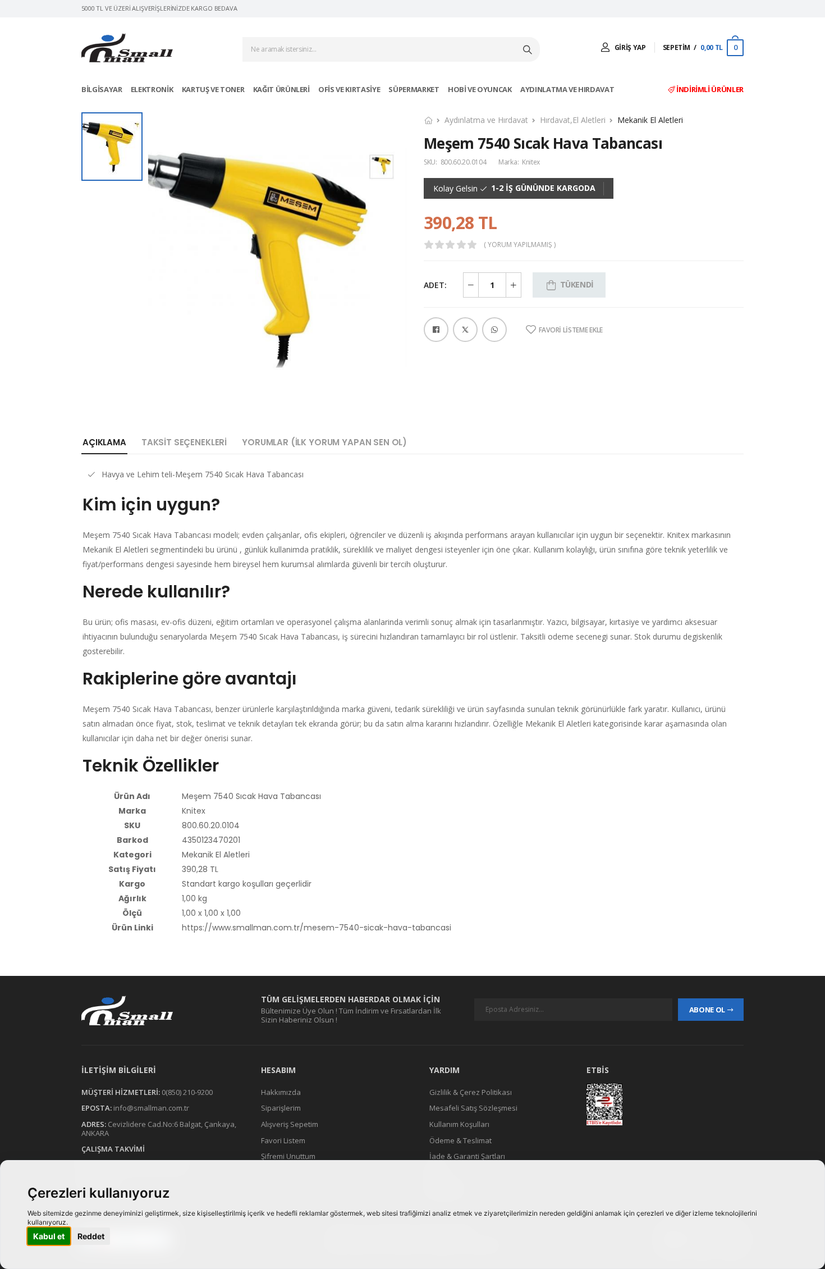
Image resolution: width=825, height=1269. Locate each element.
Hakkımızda (281, 1092)
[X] (465, 329)
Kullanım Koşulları (459, 1124)
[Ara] (528, 49)
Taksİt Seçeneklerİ (184, 442)
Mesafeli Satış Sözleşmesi (473, 1108)
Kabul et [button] (49, 1236)
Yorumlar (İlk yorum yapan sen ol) (324, 442)
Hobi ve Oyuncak (480, 89)
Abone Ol (707, 1010)
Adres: (93, 1124)
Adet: (435, 285)
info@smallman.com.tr (151, 1108)
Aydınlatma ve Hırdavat (568, 89)
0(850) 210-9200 (187, 1092)
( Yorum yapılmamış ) (520, 244)
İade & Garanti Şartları (467, 1156)
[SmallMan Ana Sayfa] (127, 48)
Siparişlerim (281, 1108)
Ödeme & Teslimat (460, 1140)
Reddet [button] (90, 1236)
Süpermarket (414, 89)
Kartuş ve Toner (214, 89)
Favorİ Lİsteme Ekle (571, 330)
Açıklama (104, 442)
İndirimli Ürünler (709, 89)
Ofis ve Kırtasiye (350, 89)
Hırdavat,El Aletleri (573, 120)
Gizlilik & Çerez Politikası (470, 1092)
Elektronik (153, 89)
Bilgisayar (102, 89)
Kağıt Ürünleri (282, 89)
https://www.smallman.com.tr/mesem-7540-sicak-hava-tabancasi (316, 927)
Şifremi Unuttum (288, 1156)
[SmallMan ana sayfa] (160, 1010)
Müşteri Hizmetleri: (120, 1092)
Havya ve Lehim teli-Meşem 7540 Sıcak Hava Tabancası (203, 474)
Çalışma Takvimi (113, 1149)
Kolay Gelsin (455, 189)
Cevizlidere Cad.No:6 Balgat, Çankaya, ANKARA (158, 1128)
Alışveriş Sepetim (289, 1124)
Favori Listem (283, 1140)
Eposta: (96, 1108)
